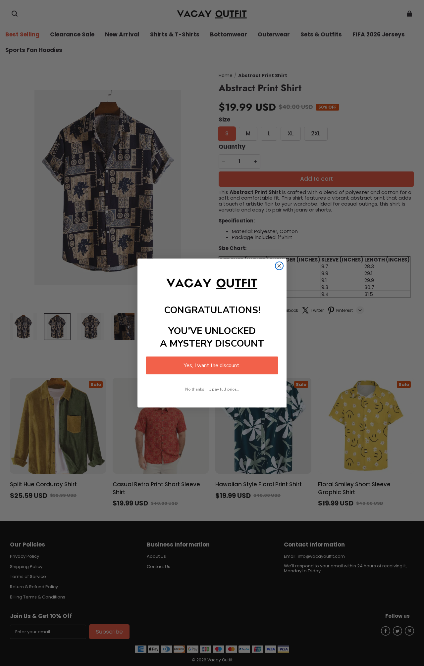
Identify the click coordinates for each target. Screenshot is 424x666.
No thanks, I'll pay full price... (212, 389)
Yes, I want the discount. (212, 365)
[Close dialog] (279, 266)
